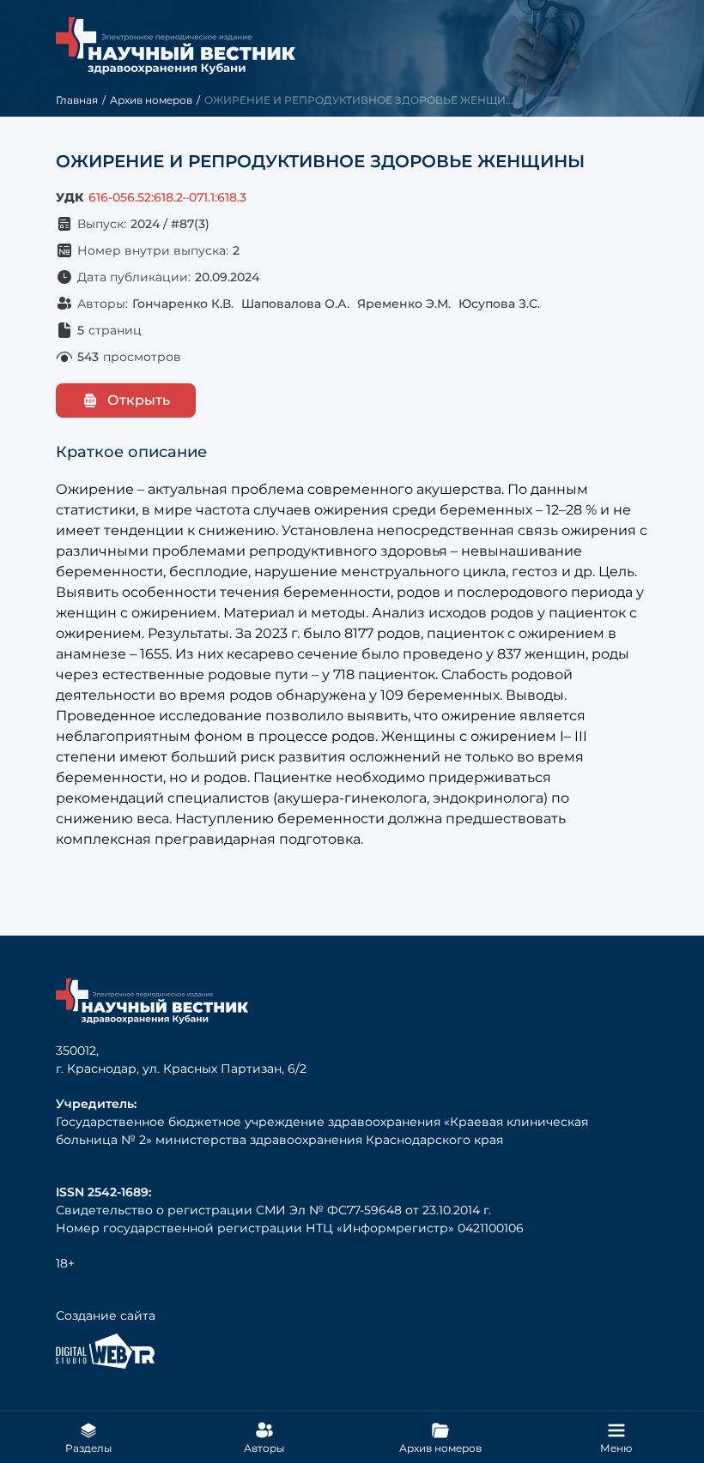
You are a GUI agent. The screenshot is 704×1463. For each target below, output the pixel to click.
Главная (77, 99)
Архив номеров (151, 99)
